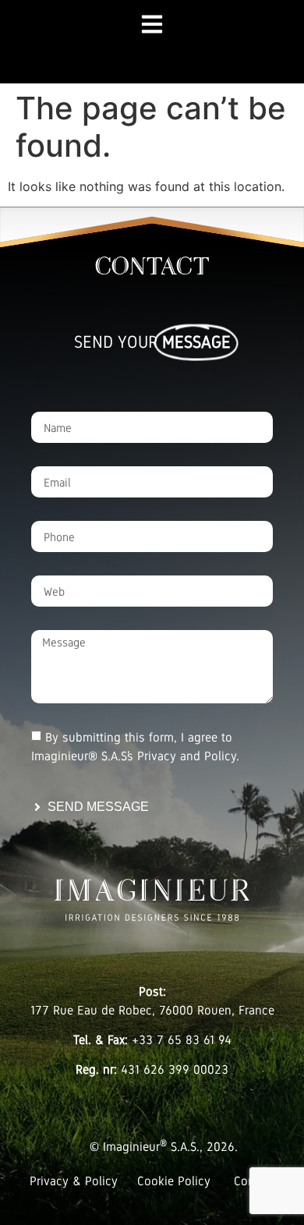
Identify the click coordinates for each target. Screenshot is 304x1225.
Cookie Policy (173, 1181)
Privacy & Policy (74, 1181)
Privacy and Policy (186, 756)
